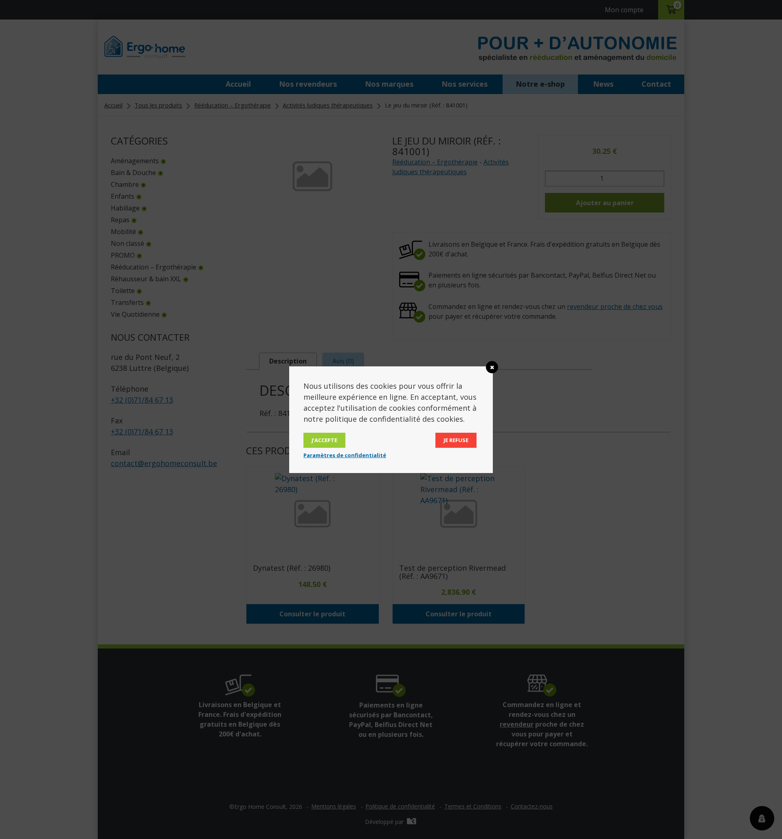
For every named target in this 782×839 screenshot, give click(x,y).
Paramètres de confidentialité (344, 455)
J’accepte (324, 440)
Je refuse (456, 440)
